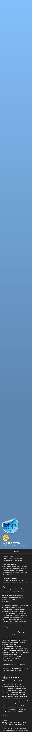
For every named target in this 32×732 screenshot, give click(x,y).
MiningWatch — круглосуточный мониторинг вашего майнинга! (14, 723)
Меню (17, 551)
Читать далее (6, 715)
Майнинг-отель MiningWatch (12, 681)
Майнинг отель (11, 543)
